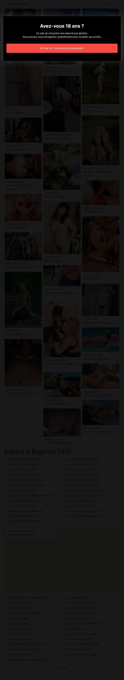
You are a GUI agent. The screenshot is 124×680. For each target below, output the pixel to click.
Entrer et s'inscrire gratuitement (62, 48)
